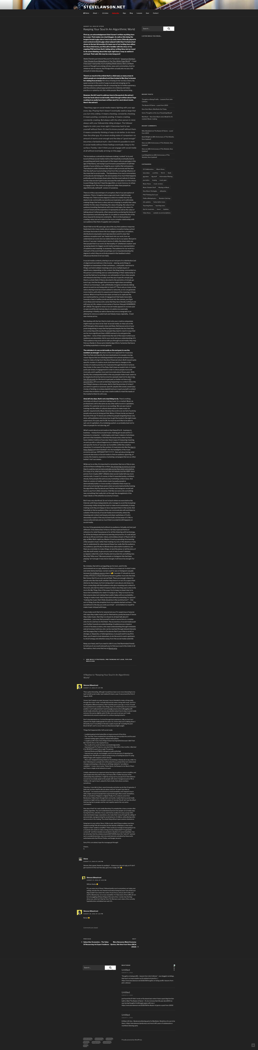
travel (159, 209)
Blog (131, 13)
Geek (169, 173)
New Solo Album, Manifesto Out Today (154, 109)
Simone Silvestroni (90, 685)
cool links (155, 173)
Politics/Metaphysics (149, 198)
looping (154, 180)
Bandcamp (113, 648)
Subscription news (159, 202)
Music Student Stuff (149, 187)
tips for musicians (148, 209)
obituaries (163, 191)
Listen (106, 13)
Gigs (124, 13)
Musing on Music (163, 187)
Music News (147, 184)
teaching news (160, 205)
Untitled (126, 970)
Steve (101, 26)
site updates (147, 202)
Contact (155, 13)
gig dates (146, 176)
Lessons (139, 13)
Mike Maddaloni (147, 131)
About (95, 13)
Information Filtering (165, 176)
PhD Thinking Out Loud (115, 659)
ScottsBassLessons (97, 573)
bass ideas (146, 173)
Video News (147, 213)
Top (253, 1045)
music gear (163, 180)
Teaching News (148, 205)
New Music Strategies (95, 659)
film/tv (163, 173)
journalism (146, 180)
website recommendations (162, 213)
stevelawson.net (104, 7)
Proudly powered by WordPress (132, 1040)
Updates (166, 209)
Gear (147, 13)
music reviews (158, 184)
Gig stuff (154, 176)
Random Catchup (164, 198)
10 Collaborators (148, 169)
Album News (160, 169)
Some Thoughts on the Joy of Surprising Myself (157, 113)
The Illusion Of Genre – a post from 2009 (155, 105)
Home (87, 13)
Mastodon (126, 965)
